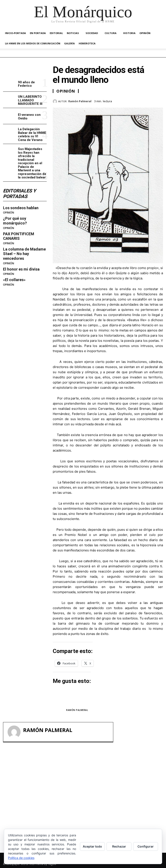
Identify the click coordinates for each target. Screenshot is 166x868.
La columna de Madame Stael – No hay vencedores (24, 254)
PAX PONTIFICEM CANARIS (18, 236)
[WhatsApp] (158, 100)
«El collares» (14, 279)
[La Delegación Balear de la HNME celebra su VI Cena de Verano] (9, 132)
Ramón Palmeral (79, 101)
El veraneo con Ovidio (29, 116)
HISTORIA (129, 33)
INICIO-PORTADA (15, 33)
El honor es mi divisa (21, 269)
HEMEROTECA (87, 43)
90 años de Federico (26, 84)
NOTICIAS (73, 33)
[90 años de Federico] (9, 84)
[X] (138, 100)
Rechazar (119, 846)
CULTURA (111, 33)
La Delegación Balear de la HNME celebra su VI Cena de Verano (32, 134)
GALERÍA (69, 43)
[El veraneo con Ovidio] (9, 116)
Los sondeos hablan (20, 208)
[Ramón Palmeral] (55, 101)
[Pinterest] (148, 100)
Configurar (145, 846)
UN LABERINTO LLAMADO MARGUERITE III (30, 100)
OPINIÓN (144, 33)
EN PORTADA (38, 33)
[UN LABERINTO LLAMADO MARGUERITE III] (9, 100)
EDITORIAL (56, 33)
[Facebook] (128, 100)
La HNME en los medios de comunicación (32, 43)
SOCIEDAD (92, 33)
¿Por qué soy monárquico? (15, 220)
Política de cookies (21, 858)
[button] (158, 33)
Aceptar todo (92, 846)
